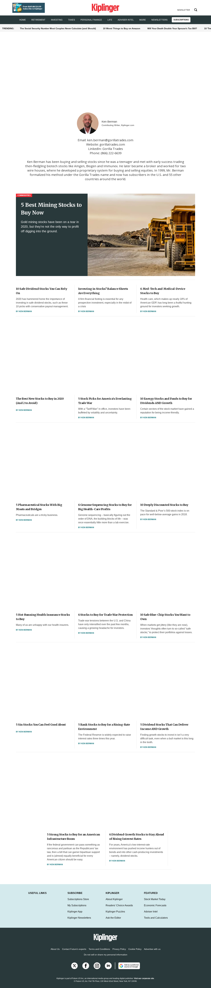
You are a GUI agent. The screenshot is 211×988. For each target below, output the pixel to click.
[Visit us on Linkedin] (108, 965)
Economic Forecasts (155, 905)
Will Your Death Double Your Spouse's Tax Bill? (172, 28)
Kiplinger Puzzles (115, 911)
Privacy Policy (119, 949)
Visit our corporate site (144, 978)
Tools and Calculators (156, 917)
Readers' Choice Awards (119, 905)
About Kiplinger (114, 899)
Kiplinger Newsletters (79, 917)
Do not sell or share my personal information (105, 954)
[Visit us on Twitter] (74, 965)
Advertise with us (152, 949)
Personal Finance (91, 20)
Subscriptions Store (78, 899)
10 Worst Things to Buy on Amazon (121, 28)
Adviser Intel (126, 20)
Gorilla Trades (112, 149)
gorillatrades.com (112, 144)
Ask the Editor (113, 917)
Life (110, 20)
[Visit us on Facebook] (85, 965)
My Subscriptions (77, 905)
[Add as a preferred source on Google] (127, 965)
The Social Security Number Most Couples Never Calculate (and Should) (58, 28)
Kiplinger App (75, 911)
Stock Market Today (154, 899)
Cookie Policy (134, 949)
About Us (55, 949)
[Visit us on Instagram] (97, 965)
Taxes (71, 20)
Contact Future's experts (74, 949)
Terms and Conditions (99, 949)
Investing (57, 20)
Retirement (38, 20)
